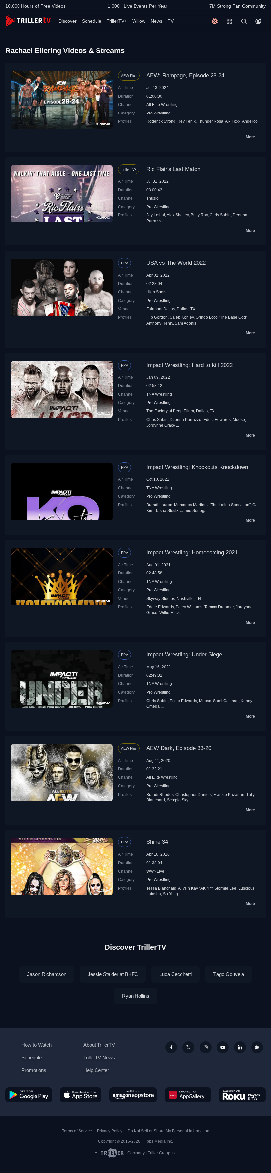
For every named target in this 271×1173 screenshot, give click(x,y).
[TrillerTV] (28, 21)
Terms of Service (77, 1131)
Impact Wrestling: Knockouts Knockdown (197, 467)
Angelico (250, 121)
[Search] (244, 21)
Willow (138, 21)
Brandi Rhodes (160, 794)
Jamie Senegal (194, 510)
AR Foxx (232, 121)
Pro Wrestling (158, 113)
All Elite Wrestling (162, 104)
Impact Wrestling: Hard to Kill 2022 (189, 365)
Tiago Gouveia (228, 974)
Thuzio (152, 198)
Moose (239, 419)
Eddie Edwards (217, 419)
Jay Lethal (155, 215)
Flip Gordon (157, 317)
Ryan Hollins (135, 996)
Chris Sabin (220, 215)
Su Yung (170, 894)
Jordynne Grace (160, 425)
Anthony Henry (159, 323)
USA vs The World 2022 (176, 263)
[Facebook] (171, 1047)
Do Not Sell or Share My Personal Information (168, 1131)
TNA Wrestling (159, 394)
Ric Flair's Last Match (173, 169)
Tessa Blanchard (161, 888)
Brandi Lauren (159, 505)
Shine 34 (157, 842)
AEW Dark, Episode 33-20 (178, 748)
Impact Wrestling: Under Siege (184, 654)
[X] (188, 1047)
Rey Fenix (186, 121)
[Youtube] (223, 1047)
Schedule (91, 21)
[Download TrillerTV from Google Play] (28, 1094)
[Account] (258, 21)
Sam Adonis (185, 323)
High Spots (156, 292)
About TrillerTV (99, 1045)
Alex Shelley (178, 215)
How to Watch (36, 1045)
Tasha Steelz (166, 510)
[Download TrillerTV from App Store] (80, 1094)
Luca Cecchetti (175, 974)
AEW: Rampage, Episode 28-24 (185, 75)
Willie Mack (169, 612)
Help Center (96, 1070)
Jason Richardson (46, 974)
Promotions (33, 1070)
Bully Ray (199, 215)
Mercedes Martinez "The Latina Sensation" (212, 505)
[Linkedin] (240, 1047)
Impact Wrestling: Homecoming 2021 (192, 552)
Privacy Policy (109, 1131)
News (156, 21)
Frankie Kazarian (228, 794)
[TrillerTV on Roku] (242, 1094)
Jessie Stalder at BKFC (113, 974)
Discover (67, 21)
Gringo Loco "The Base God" (221, 317)
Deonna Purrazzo (185, 419)
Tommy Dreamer (219, 607)
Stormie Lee (225, 888)
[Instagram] (206, 1047)
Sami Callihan (226, 701)
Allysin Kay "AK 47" (195, 888)
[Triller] (257, 1047)
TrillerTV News (99, 1057)
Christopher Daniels (193, 794)
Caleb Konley (182, 317)
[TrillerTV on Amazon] (133, 1094)
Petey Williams (189, 607)
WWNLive (155, 871)
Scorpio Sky (177, 800)
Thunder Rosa (210, 121)
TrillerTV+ (117, 21)
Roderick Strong (160, 121)
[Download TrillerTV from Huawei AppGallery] (188, 1094)
